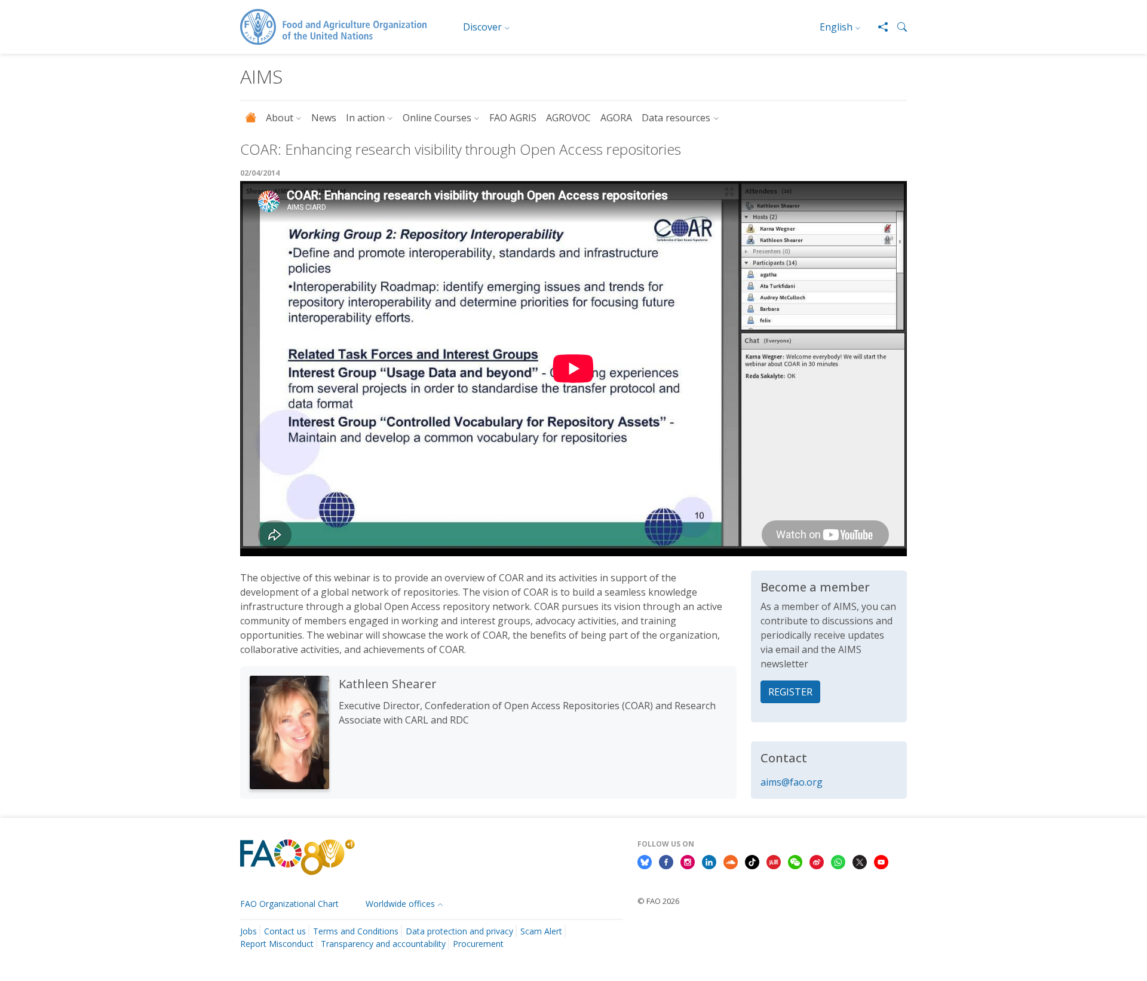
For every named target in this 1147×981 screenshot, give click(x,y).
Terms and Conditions (355, 931)
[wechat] (795, 861)
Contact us (285, 931)
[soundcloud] (730, 861)
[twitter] (859, 861)
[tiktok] (752, 861)
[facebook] (666, 861)
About (279, 117)
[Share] (878, 27)
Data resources (676, 117)
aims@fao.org (791, 782)
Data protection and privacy (459, 931)
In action (365, 117)
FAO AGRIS (512, 117)
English (836, 26)
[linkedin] (709, 861)
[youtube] (881, 861)
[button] (897, 27)
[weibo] (816, 861)
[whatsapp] (838, 861)
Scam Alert (541, 931)
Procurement (478, 943)
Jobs (248, 931)
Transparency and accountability (383, 943)
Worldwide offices (400, 903)
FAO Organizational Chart (289, 903)
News (323, 117)
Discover (482, 26)
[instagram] (687, 861)
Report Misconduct (277, 943)
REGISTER (790, 691)
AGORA (616, 117)
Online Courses (437, 117)
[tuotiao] (773, 861)
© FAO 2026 (658, 901)
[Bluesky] (644, 861)
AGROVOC (568, 117)
